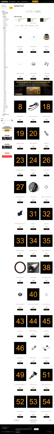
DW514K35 (5, 91)
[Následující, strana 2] (50, 420)
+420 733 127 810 (5, 428)
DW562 (4, 85)
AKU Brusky (4, 21)
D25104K (5, 41)
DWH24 (5, 97)
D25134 (4, 49)
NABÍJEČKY (4, 26)
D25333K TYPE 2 (6, 67)
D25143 (4, 50)
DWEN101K (5, 96)
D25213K (5, 56)
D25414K (5, 69)
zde (19, 430)
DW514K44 (5, 92)
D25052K (5, 53)
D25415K (5, 70)
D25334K (5, 73)
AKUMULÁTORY (5, 27)
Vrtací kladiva (5, 30)
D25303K (5, 60)
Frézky (4, 109)
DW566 (5, 82)
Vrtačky (4, 29)
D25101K (5, 38)
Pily (3, 112)
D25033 (5, 37)
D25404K (5, 79)
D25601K (5, 75)
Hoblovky (4, 111)
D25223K (5, 57)
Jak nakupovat (30, 427)
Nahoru (17, 420)
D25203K (5, 54)
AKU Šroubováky (5, 18)
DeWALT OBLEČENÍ (5, 13)
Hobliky (4, 110)
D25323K (5, 64)
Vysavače (4, 113)
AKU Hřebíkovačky (5, 25)
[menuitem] (12, 1)
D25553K (5, 74)
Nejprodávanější (32, 25)
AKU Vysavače (5, 24)
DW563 (4, 81)
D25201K (5, 52)
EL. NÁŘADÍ (4, 28)
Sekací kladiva (5, 105)
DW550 (4, 89)
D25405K (5, 80)
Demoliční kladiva (5, 106)
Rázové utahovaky (5, 107)
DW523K (5, 93)
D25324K (5, 65)
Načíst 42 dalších (33, 420)
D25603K (5, 77)
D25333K (5, 66)
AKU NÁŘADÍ (4, 16)
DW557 (4, 87)
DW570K (5, 102)
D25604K (5, 78)
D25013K (5, 35)
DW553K (5, 95)
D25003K (5, 33)
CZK (44, 1)
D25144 (5, 51)
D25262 (5, 58)
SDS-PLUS (4, 31)
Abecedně (37, 25)
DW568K (5, 101)
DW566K (5, 86)
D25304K (5, 61)
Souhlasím (36, 429)
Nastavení (17, 432)
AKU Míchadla (5, 23)
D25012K (5, 34)
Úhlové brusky (5, 108)
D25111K (4, 42)
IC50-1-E (4, 15)
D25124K (5, 47)
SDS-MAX (4, 104)
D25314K (5, 63)
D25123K (5, 46)
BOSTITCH (4, 14)
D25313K (5, 62)
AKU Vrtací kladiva (5, 20)
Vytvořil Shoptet (50, 431)
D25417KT (5, 71)
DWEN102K (5, 98)
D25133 (4, 48)
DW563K (5, 83)
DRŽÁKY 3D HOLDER (5, 12)
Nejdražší (26, 25)
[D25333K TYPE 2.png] (29, 9)
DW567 (5, 88)
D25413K (5, 68)
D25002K (5, 32)
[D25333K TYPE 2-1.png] (37, 9)
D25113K (5, 44)
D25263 (5, 59)
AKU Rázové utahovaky (6, 19)
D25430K (5, 72)
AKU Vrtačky (4, 17)
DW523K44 (5, 103)
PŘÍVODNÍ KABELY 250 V (6, 114)
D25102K (5, 39)
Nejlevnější (22, 25)
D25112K (5, 43)
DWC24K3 (5, 100)
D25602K (5, 76)
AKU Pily (4, 22)
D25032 (5, 36)
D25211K (5, 55)
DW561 (4, 84)
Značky (4, 115)
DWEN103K (5, 99)
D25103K (5, 40)
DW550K (5, 90)
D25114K (5, 45)
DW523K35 (5, 94)
